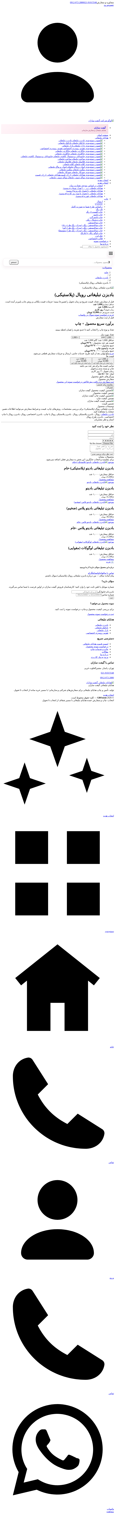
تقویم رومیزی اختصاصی (97, 633)
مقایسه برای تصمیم (105, 385)
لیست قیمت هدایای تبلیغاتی (95, 644)
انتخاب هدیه (108, 695)
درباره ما (104, 654)
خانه (106, 272)
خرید (112, 315)
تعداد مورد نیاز (107, 334)
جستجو (14, 262)
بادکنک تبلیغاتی (101, 627)
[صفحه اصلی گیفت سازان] (100, 682)
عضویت (111, 5)
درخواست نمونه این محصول (69, 382)
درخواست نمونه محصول (97, 646)
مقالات (105, 652)
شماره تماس (108, 595)
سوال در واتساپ (86, 315)
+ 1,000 (75, 337)
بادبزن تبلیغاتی (101, 277)
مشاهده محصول (106, 479)
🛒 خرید (110, 562)
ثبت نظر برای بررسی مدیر (102, 454)
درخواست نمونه (102, 315)
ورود (106, 5)
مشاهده (110, 1511)
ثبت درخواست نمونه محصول (100, 614)
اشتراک (110, 387)
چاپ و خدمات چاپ (99, 649)
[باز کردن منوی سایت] (111, 253)
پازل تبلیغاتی (102, 630)
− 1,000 (110, 337)
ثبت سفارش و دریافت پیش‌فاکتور (98, 382)
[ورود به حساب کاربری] (57, 118)
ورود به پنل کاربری (99, 657)
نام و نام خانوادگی (105, 592)
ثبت (111, 598)
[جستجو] (81, 247)
